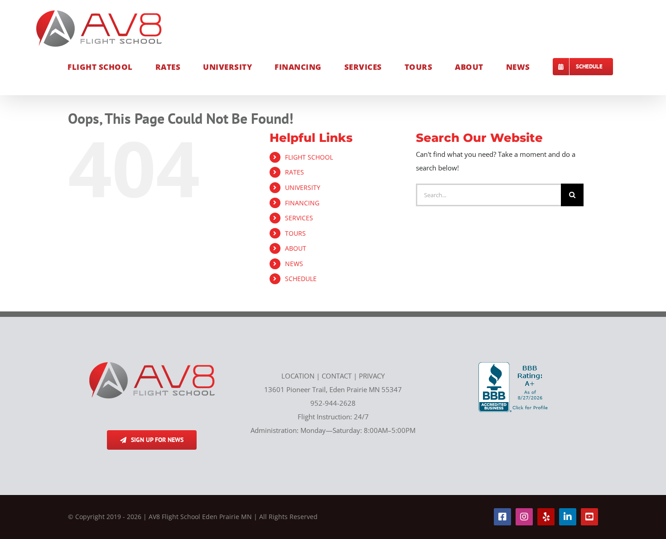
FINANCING (302, 203)
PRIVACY (372, 375)
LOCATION (297, 375)
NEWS (294, 263)
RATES (294, 172)
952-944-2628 (333, 403)
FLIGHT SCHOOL (309, 157)
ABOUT (295, 248)
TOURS (295, 233)
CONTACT (337, 375)
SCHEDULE (301, 278)
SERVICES (299, 218)
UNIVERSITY (302, 187)
